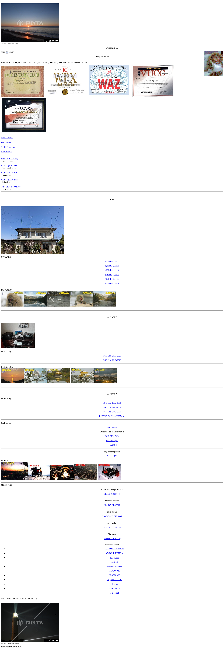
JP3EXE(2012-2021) (9, 166)
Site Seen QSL (112, 440)
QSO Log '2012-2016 (112, 360)
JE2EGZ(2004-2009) (10, 180)
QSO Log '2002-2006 (112, 412)
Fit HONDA (114, 588)
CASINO (115, 562)
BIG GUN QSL (112, 436)
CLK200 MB (114, 571)
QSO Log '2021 (112, 261)
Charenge (115, 584)
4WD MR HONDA (114, 553)
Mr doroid (114, 593)
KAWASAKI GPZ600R (112, 516)
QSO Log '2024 (112, 274)
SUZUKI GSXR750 (112, 527)
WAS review (6, 152)
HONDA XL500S (112, 494)
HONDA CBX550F (112, 505)
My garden (114, 557)
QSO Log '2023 (112, 270)
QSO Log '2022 (112, 266)
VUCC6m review (8, 147)
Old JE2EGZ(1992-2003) (11, 187)
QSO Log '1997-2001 (112, 407)
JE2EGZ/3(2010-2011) (10, 173)
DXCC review (7, 138)
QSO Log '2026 (112, 283)
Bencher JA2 (112, 456)
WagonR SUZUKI (114, 580)
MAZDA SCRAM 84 (115, 549)
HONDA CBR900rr (112, 538)
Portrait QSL (112, 445)
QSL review (112, 427)
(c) (3, 43)
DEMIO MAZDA (114, 566)
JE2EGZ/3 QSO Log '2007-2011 (112, 416)
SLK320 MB (114, 575)
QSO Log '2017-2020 (112, 356)
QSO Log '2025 (112, 279)
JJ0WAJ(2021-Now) (9, 159)
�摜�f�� (11, 43)
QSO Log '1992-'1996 (112, 403)
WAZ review (6, 142)
